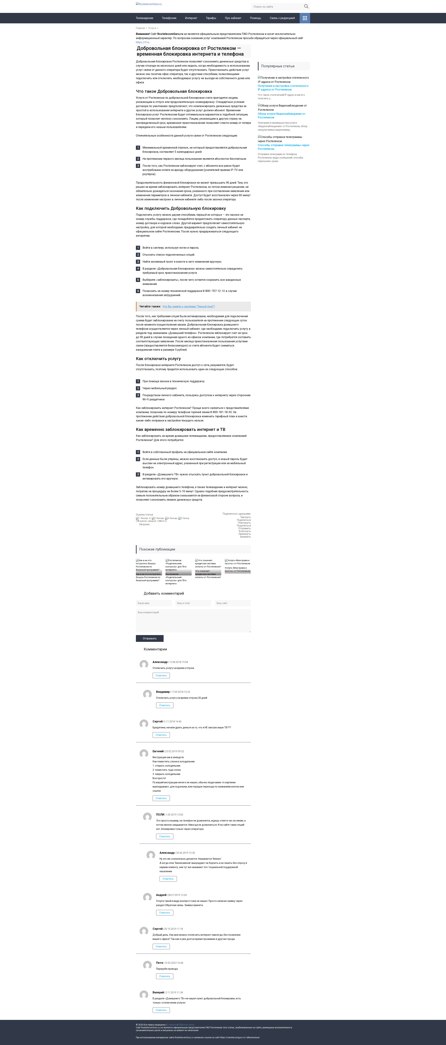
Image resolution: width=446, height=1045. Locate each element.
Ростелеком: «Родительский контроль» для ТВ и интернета (176, 579)
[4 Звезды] (171, 518)
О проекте (172, 1025)
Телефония (169, 18)
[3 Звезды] (158, 518)
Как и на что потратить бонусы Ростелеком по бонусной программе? (148, 577)
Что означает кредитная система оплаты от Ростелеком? (208, 574)
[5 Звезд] (184, 518)
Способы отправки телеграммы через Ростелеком (283, 147)
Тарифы (211, 18)
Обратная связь (186, 1025)
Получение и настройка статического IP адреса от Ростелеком (283, 87)
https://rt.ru (142, 42)
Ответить (161, 675)
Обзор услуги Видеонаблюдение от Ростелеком (281, 115)
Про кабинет (233, 18)
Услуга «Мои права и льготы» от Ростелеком (237, 569)
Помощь (255, 18)
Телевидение (144, 18)
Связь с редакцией (282, 18)
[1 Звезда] (142, 518)
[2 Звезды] (150, 518)
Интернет (191, 18)
